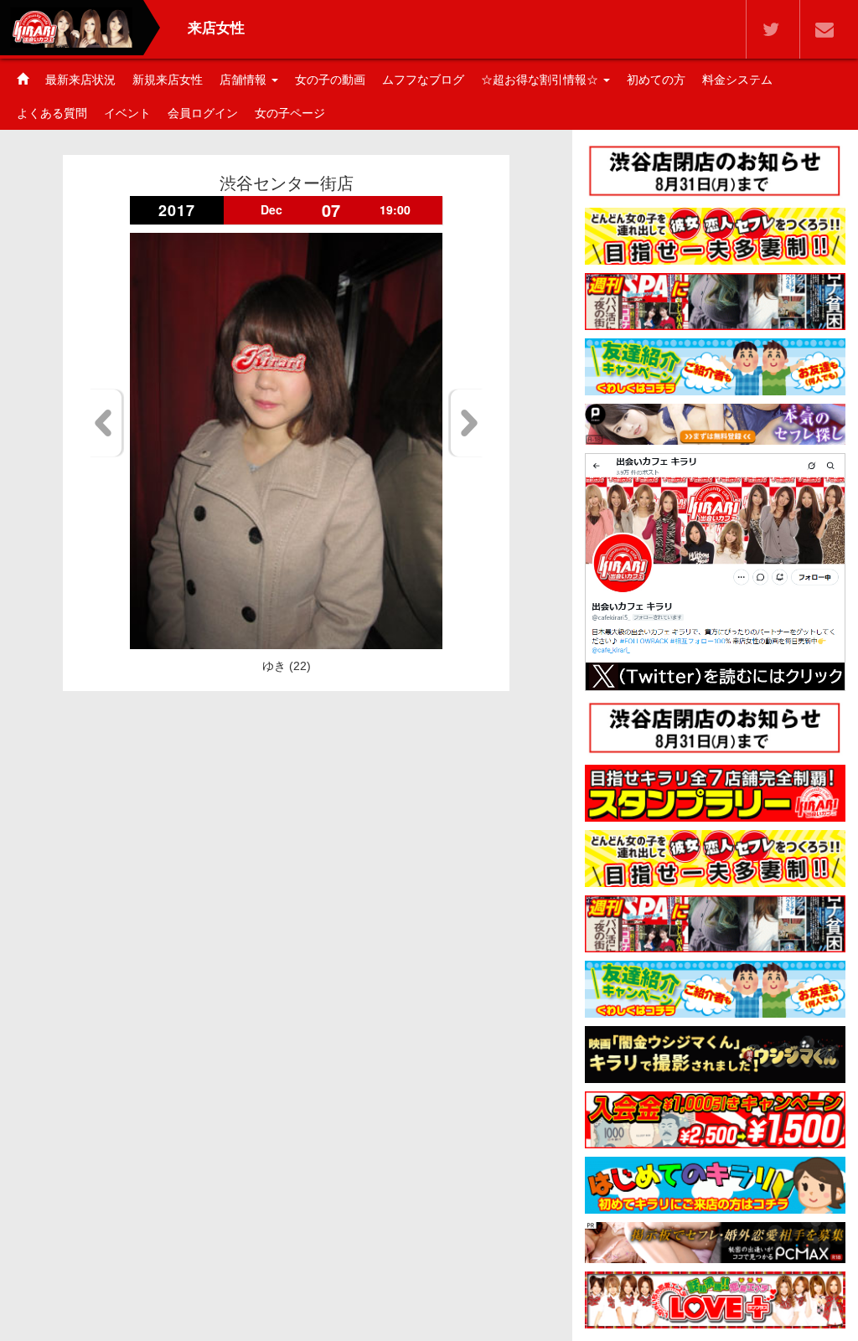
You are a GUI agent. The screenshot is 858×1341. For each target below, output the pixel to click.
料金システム (737, 79)
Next (466, 423)
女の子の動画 (330, 79)
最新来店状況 (80, 79)
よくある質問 (52, 113)
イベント (127, 113)
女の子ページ (290, 113)
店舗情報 (245, 79)
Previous (106, 423)
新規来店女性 (167, 79)
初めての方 (656, 79)
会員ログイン (203, 113)
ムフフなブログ (423, 79)
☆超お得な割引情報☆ (541, 79)
